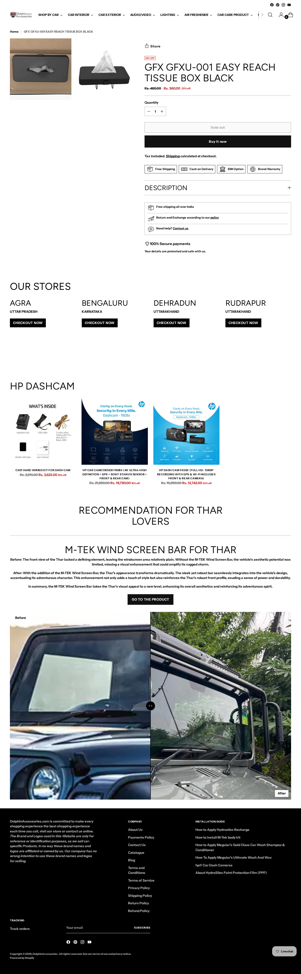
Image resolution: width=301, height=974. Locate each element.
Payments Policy (141, 837)
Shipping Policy (140, 895)
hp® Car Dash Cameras (213, 865)
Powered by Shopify (22, 957)
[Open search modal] (270, 14)
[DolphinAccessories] (21, 14)
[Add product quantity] (149, 111)
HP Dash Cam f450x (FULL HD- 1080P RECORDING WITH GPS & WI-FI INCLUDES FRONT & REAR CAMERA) (186, 474)
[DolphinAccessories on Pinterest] (278, 5)
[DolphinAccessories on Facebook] (272, 5)
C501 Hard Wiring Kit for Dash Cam (42, 470)
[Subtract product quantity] (162, 111)
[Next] (262, 14)
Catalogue (136, 852)
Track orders (20, 929)
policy (214, 217)
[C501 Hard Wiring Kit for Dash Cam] (43, 432)
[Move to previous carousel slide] (277, 357)
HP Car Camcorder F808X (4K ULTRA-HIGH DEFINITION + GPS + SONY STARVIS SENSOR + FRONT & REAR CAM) (114, 474)
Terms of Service (141, 880)
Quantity (151, 102)
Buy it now (218, 141)
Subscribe (142, 927)
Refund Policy (139, 911)
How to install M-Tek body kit (217, 837)
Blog (131, 860)
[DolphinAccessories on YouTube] (289, 5)
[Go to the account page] (279, 14)
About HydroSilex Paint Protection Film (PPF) (231, 873)
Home (14, 31)
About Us (135, 830)
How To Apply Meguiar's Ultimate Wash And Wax (233, 857)
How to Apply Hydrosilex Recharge (222, 830)
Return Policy (138, 903)
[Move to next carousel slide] (287, 356)
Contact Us (137, 845)
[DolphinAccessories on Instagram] (283, 5)
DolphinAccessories (45, 953)
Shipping (173, 156)
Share (155, 46)
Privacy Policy (139, 888)
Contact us (180, 228)
